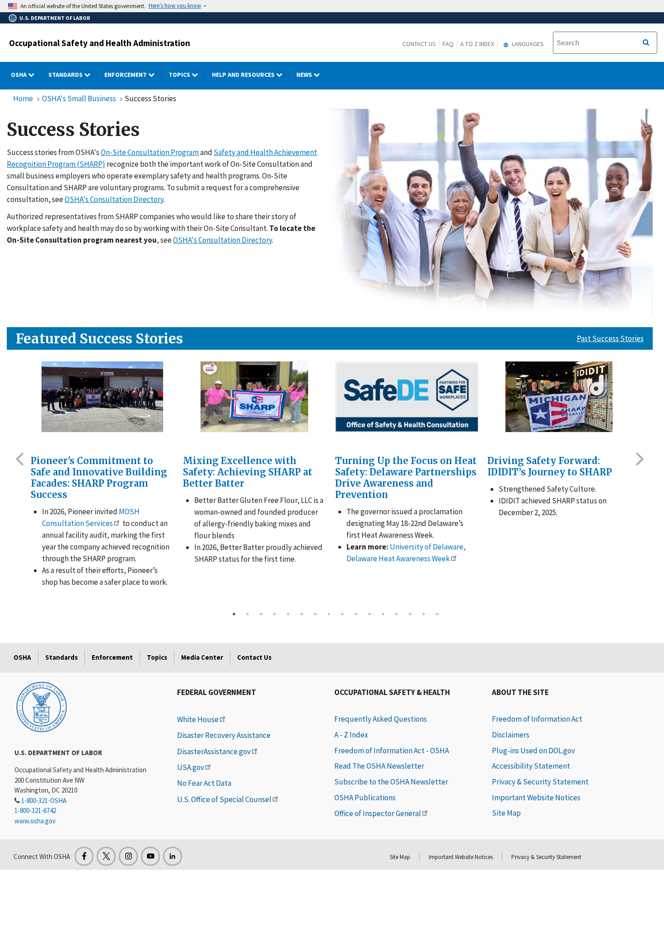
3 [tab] (261, 614)
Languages (527, 44)
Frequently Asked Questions (380, 719)
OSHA (19, 74)
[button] (19, 458)
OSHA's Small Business (79, 98)
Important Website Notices (536, 798)
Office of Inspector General (377, 813)
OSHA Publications (365, 798)
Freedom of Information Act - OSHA (391, 751)
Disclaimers (510, 735)
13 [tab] (396, 614)
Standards (66, 74)
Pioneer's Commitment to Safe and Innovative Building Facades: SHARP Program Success (99, 477)
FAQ (448, 44)
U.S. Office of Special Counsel (224, 799)
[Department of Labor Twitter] (106, 856)
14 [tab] (410, 614)
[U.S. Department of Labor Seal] (41, 706)
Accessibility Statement (531, 766)
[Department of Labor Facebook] (84, 856)
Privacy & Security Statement (540, 782)
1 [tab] (233, 614)
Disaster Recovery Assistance (224, 735)
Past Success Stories (610, 338)
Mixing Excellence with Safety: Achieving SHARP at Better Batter (247, 472)
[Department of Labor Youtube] (150, 856)
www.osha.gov (35, 821)
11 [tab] (369, 614)
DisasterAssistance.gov (214, 751)
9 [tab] (342, 614)
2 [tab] (247, 614)
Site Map (506, 813)
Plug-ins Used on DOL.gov (533, 751)
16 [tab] (437, 614)
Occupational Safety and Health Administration (99, 43)
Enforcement (126, 74)
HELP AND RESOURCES (244, 74)
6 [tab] (301, 614)
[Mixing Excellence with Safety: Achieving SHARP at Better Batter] (254, 396)
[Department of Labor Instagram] (128, 856)
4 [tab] (274, 614)
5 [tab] (288, 614)
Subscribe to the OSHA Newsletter (391, 782)
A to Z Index (477, 44)
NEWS (304, 74)
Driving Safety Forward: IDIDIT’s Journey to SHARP (549, 466)
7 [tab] (315, 614)
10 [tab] (355, 614)
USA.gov (190, 767)
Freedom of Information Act (537, 719)
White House (198, 719)
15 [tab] (423, 614)
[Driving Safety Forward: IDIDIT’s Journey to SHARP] (559, 396)
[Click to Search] (646, 43)
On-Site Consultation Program (150, 152)
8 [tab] (328, 614)
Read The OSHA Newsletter (379, 766)
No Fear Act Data (204, 783)
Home (23, 98)
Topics (180, 74)
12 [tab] (383, 614)
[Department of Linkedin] (172, 856)
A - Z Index (351, 735)
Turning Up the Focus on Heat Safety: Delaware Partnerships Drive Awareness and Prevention (406, 477)
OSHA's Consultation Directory (114, 199)
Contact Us (419, 44)
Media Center (202, 657)
